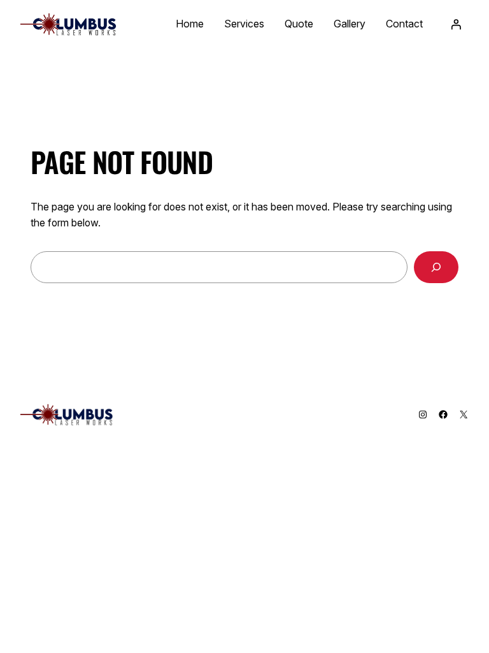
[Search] (436, 266)
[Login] (456, 24)
